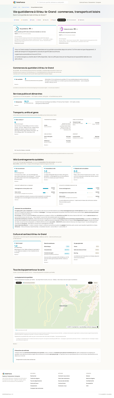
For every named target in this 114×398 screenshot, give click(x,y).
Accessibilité (89, 383)
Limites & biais (62, 383)
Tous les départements (36, 381)
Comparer (98, 2)
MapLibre (94, 327)
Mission (88, 376)
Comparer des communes (36, 388)
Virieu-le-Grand (25, 7)
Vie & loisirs (62, 20)
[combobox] (53, 2)
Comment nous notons (64, 376)
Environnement (72, 20)
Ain (19, 7)
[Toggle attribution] (97, 327)
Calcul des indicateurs (63, 378)
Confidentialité (90, 381)
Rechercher (33, 376)
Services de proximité (29, 282)
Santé (39, 20)
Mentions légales (90, 378)
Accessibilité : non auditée (106, 394)
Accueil (15, 7)
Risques (54, 20)
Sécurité (46, 20)
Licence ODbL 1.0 (63, 226)
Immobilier (25, 20)
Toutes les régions (34, 378)
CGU (87, 386)
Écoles (33, 20)
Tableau (95, 282)
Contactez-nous (62, 386)
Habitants (81, 20)
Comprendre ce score (19, 43)
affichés (19, 282)
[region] (57, 307)
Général (17, 20)
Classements (91, 2)
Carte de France (34, 383)
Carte (90, 282)
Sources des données (63, 381)
